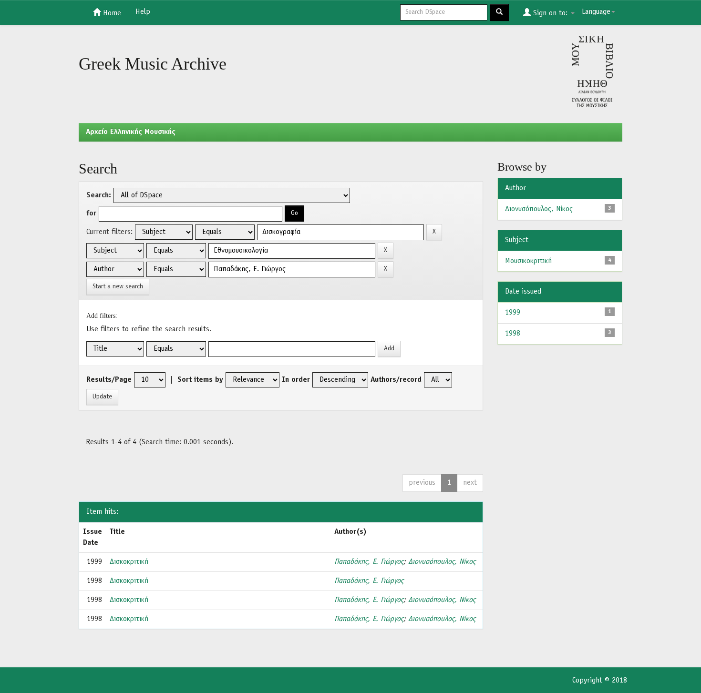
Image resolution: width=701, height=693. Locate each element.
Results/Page (109, 380)
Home (111, 13)
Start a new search (118, 286)
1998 (512, 333)
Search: (98, 195)
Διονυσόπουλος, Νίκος (441, 562)
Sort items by (200, 380)
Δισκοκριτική (129, 562)
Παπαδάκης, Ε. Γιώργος (368, 562)
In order (296, 380)
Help (142, 12)
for (91, 213)
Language (596, 12)
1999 (512, 312)
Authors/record (396, 380)
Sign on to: (550, 13)
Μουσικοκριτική (528, 261)
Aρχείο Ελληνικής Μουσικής (130, 132)
